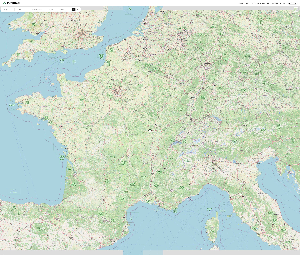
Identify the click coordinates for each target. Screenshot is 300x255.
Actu (268, 3)
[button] (150, 131)
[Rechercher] (73, 9)
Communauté (282, 3)
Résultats (253, 3)
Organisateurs (274, 3)
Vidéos (259, 3)
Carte (247, 3)
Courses (241, 3)
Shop (263, 3)
